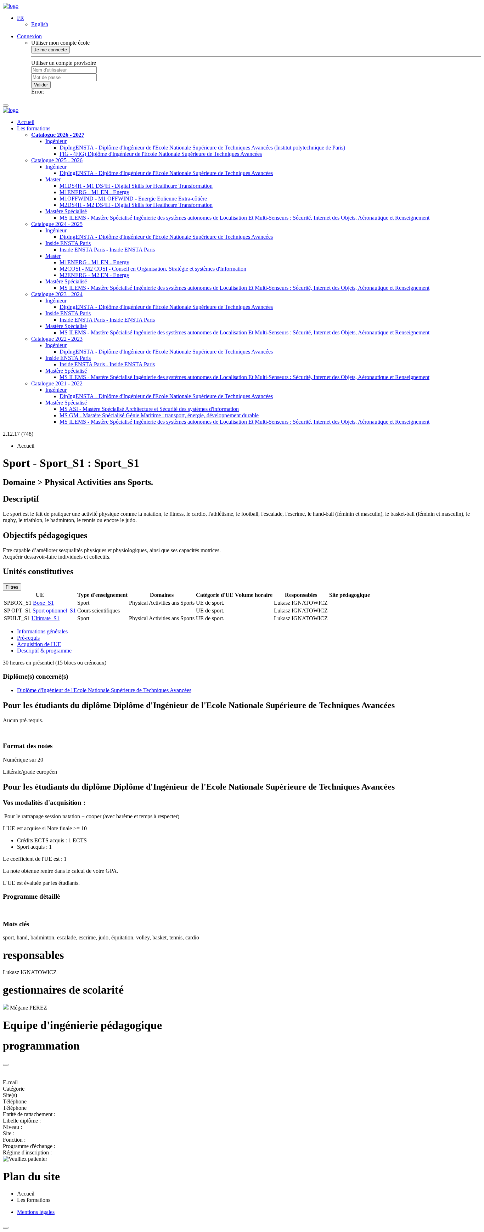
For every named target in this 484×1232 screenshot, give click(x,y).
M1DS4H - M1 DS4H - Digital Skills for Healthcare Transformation (136, 186)
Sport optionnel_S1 (54, 610)
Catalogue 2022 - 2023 (57, 339)
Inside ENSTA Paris (68, 243)
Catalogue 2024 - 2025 (57, 224)
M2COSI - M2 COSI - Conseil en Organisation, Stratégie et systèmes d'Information (153, 269)
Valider (41, 84)
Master (53, 179)
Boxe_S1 (43, 603)
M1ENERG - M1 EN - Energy (94, 192)
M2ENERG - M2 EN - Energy (94, 275)
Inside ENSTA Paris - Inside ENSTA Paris (107, 250)
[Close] (6, 1065)
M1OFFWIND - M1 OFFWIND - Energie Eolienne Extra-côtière (133, 199)
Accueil (25, 122)
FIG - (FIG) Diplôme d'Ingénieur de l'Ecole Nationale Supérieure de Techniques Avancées (161, 154)
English (39, 24)
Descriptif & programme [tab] (44, 651)
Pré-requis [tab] (28, 638)
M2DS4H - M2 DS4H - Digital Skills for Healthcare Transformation (136, 205)
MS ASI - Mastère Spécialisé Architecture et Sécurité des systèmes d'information (149, 409)
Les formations (33, 128)
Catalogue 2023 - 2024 (57, 294)
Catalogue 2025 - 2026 (57, 160)
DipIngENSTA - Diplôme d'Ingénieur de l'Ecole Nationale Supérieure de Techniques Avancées (166, 173)
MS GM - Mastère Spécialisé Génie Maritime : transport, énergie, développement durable (159, 415)
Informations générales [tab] (42, 631)
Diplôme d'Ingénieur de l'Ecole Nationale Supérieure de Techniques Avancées (104, 690)
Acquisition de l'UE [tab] (39, 644)
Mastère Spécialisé (66, 211)
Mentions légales (36, 1212)
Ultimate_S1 (46, 618)
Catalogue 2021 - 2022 (57, 383)
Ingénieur (56, 141)
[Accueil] (10, 6)
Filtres (12, 587)
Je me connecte (50, 49)
